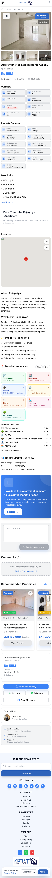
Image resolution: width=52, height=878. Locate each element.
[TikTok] (37, 786)
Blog (26, 836)
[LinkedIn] (26, 786)
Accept (43, 872)
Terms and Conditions (26, 806)
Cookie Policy (10, 873)
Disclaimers (26, 843)
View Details (17, 643)
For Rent (26, 819)
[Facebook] (9, 786)
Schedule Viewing (27, 686)
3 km (47, 367)
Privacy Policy (26, 839)
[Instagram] (15, 786)
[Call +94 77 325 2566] (26, 852)
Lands (26, 823)
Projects (26, 826)
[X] (20, 786)
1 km (39, 367)
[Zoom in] (46, 241)
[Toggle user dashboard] (49, 2)
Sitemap (26, 846)
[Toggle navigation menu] (2, 2)
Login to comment (35, 547)
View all (47, 584)
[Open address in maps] (20, 852)
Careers (26, 803)
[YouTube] (32, 786)
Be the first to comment (26, 571)
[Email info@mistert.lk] (32, 852)
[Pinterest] (43, 786)
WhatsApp (39, 693)
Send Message (28, 700)
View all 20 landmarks (12, 450)
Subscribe (26, 773)
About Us (26, 796)
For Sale (26, 816)
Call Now (16, 693)
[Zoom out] (46, 247)
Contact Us (26, 800)
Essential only (29, 872)
